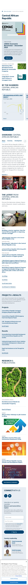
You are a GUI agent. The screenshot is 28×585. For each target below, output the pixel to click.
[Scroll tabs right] (25, 141)
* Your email (8, 517)
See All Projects (5, 326)
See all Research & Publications (9, 287)
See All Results (5, 353)
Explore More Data (8, 129)
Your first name (9, 521)
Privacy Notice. (18, 575)
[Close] (26, 561)
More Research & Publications (10, 482)
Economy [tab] (9, 140)
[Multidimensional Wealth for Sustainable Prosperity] (14, 382)
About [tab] (3, 140)
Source (4, 118)
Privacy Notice (20, 523)
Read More (4, 174)
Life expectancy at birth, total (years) (12, 96)
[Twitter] (5, 496)
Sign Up (15, 532)
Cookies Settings (14, 578)
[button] (22, 110)
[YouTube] (9, 496)
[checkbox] (4, 528)
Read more (8, 58)
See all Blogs (4, 276)
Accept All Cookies (14, 582)
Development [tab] (18, 140)
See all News (4, 279)
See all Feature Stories (7, 283)
